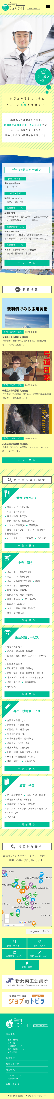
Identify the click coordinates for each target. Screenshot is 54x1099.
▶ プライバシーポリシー (36, 1096)
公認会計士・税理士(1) (16, 729)
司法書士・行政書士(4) (16, 725)
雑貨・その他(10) (14, 613)
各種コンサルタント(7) (16, 743)
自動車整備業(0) (13, 664)
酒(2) (36, 581)
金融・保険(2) (12, 682)
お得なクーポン (14, 1064)
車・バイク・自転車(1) (16, 585)
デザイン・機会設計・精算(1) (19, 756)
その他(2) (10, 817)
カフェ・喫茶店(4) (14, 525)
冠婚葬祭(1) (29, 682)
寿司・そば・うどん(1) (16, 507)
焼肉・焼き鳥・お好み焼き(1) (19, 521)
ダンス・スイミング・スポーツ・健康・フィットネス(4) (25, 810)
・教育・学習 (11, 1052)
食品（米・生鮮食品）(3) (17, 572)
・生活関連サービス (14, 1046)
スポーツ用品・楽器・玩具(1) (19, 608)
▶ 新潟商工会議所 (15, 1096)
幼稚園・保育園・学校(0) (17, 799)
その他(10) (28, 761)
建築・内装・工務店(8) (16, 747)
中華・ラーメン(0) (14, 512)
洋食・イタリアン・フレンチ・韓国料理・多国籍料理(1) (25, 532)
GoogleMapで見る (37, 931)
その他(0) (40, 538)
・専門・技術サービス (15, 1049)
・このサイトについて (15, 1075)
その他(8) (10, 686)
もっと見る (27, 263)
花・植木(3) (29, 599)
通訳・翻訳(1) (12, 761)
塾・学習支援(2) (13, 795)
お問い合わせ (13, 1084)
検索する (10, 1034)
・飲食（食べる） (13, 1040)
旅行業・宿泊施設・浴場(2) (18, 651)
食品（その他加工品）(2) (17, 581)
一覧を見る (27, 545)
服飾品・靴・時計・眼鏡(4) (18, 594)
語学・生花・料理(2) (35, 795)
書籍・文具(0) (12, 599)
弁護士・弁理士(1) (14, 720)
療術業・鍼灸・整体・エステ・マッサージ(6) (25, 658)
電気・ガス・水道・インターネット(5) (24, 677)
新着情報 (10, 1058)
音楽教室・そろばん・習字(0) (19, 804)
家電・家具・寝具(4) (15, 590)
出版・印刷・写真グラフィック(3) (21, 752)
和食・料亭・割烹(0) (15, 516)
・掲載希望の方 (12, 1079)
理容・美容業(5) (13, 646)
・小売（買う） (12, 1043)
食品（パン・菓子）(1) (16, 576)
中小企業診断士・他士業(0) (18, 738)
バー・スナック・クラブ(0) (18, 538)
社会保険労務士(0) (14, 734)
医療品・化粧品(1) (14, 603)
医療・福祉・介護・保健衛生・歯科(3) (24, 673)
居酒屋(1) (32, 525)
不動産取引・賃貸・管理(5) (18, 668)
